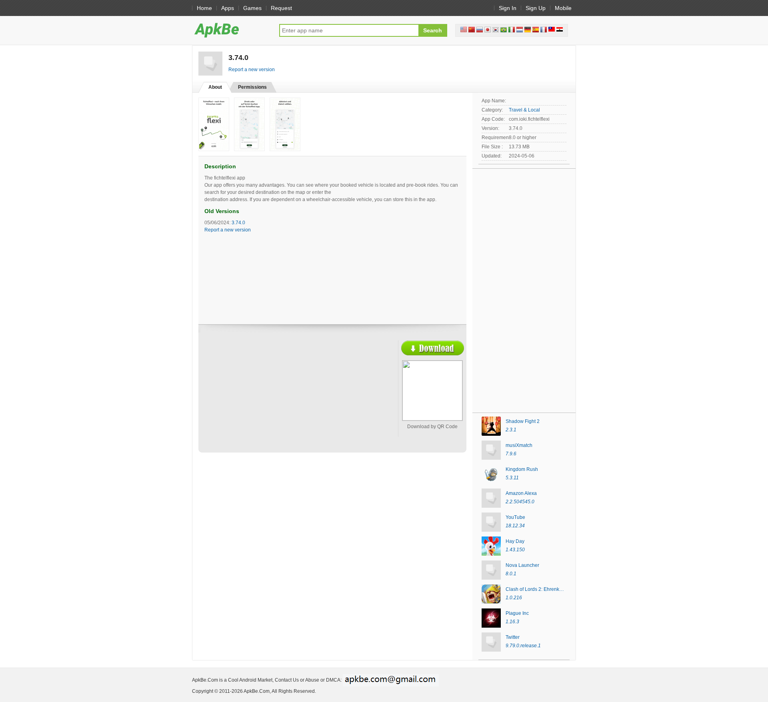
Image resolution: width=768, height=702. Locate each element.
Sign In (507, 8)
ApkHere (231, 30)
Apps (227, 8)
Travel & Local (524, 110)
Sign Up (536, 8)
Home (204, 8)
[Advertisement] (274, 399)
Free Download (432, 348)
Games (252, 8)
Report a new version (251, 69)
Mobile (563, 8)
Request (281, 8)
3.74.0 (238, 222)
